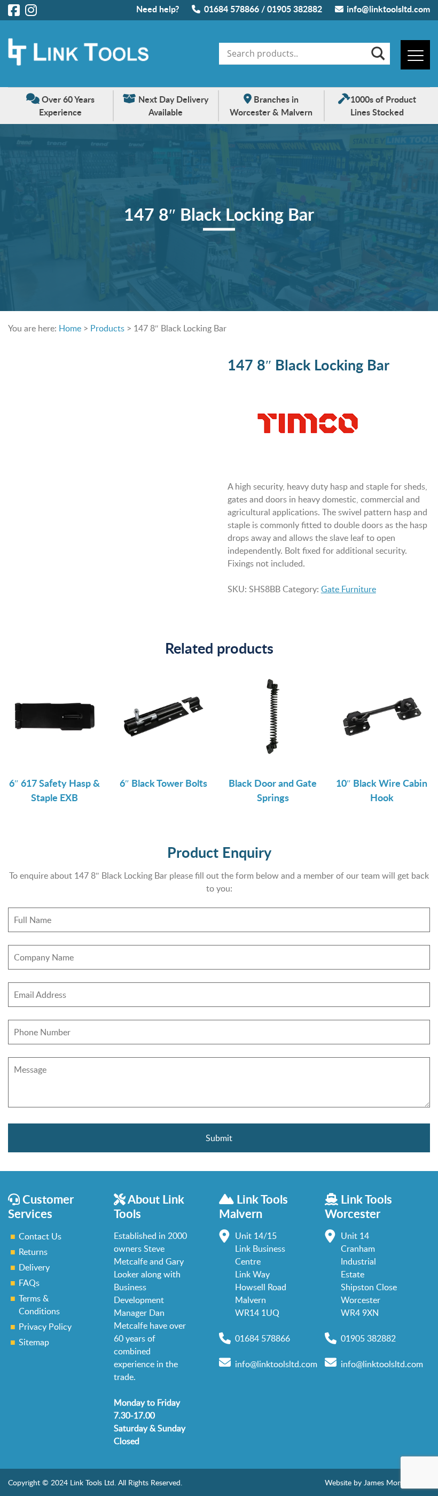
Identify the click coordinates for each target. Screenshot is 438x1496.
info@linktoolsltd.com (388, 9)
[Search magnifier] (377, 53)
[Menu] (415, 54)
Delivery (34, 1267)
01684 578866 (231, 9)
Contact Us (40, 1236)
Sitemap (34, 1342)
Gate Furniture (348, 589)
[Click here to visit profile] (14, 10)
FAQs (29, 1283)
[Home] (78, 62)
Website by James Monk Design (377, 1482)
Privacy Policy (45, 1326)
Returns (33, 1252)
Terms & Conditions (39, 1304)
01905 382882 (294, 9)
